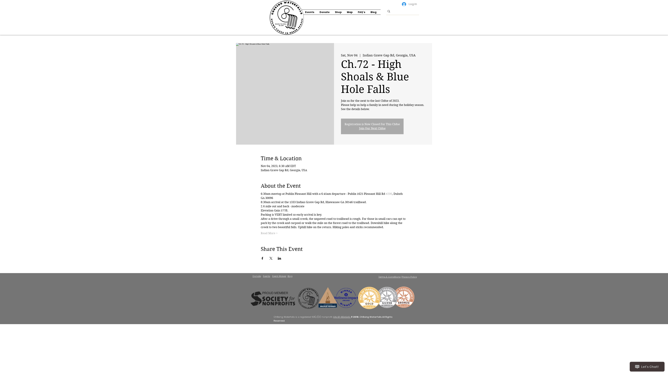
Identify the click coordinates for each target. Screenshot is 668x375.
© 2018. (355, 317)
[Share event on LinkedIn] (279, 258)
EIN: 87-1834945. (342, 317)
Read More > (269, 233)
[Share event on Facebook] (262, 258)
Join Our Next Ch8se (372, 128)
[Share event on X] (271, 258)
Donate (257, 276)
